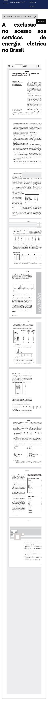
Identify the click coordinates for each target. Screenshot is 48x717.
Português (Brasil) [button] (18, 2)
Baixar (42, 21)
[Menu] (5, 2)
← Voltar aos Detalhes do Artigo (20, 16)
